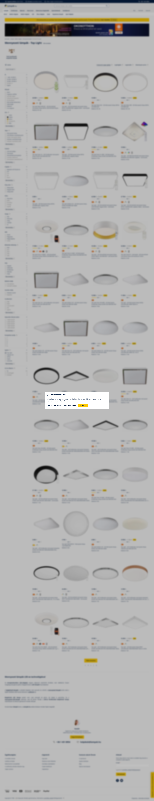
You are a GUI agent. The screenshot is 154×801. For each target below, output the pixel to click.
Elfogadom (82, 405)
